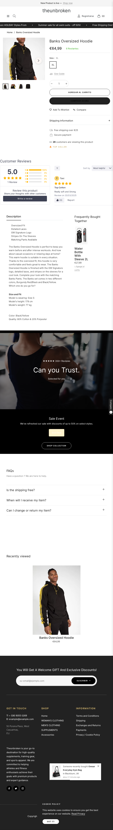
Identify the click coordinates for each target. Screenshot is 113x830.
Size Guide (59, 73)
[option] (24, 59)
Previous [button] (9, 60)
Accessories (47, 734)
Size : (53, 58)
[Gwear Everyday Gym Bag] (56, 772)
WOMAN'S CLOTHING (52, 720)
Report (71, 200)
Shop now (68, 3)
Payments (81, 730)
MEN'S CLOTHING (50, 725)
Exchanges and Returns (88, 725)
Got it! (51, 821)
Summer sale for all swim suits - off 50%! (27, 25)
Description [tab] (13, 216)
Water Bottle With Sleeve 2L (81, 254)
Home (10, 32)
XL (53, 64)
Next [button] (38, 60)
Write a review (25, 198)
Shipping (80, 720)
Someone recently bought (75, 766)
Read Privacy (78, 813)
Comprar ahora (80, 101)
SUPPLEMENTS (49, 730)
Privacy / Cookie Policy (88, 734)
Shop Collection (56, 446)
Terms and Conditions (87, 715)
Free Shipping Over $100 (73, 25)
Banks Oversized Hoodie (56, 637)
